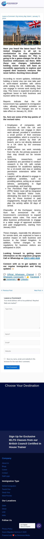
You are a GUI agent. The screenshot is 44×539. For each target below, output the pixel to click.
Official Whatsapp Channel (20, 274)
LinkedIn (24, 279)
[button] (41, 3)
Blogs (4, 466)
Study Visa (6, 492)
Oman (4, 509)
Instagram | (11, 279)
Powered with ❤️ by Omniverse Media (16, 535)
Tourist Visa (6, 489)
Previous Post (6, 290)
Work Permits (7, 496)
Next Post (38, 290)
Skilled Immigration (9, 486)
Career (4, 470)
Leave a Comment (8, 16)
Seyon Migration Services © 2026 (14, 532)
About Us (5, 463)
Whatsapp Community (13, 277)
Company (6, 458)
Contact (5, 473)
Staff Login (6, 476)
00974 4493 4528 (32, 258)
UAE (4, 512)
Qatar (4, 505)
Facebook (34, 277)
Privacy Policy (7, 529)
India (4, 515)
